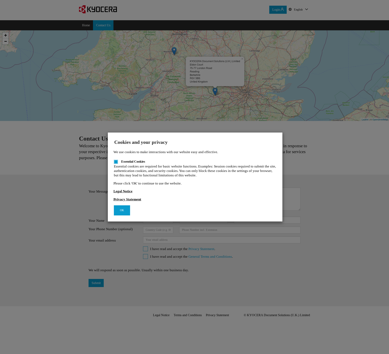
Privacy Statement (127, 199)
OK (122, 210)
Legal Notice (123, 191)
